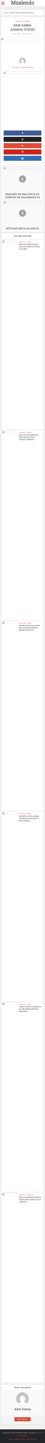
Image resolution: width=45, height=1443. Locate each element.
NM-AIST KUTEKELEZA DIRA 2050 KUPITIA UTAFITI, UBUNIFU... (28, 437)
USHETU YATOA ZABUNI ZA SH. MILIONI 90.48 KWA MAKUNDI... (30, 1009)
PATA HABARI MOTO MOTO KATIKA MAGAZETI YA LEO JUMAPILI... (30, 1199)
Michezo (18, 1439)
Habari (11, 1439)
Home (6, 12)
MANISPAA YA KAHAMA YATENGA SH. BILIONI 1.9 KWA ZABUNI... (29, 818)
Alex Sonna (29, 34)
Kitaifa (27, 21)
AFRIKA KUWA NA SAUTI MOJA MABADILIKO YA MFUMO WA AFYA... (29, 627)
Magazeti (30, 1195)
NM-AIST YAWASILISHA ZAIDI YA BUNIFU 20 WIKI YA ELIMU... (29, 246)
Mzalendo (22, 2)
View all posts (22, 1419)
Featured (19, 21)
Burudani (26, 1439)
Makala (33, 1439)
